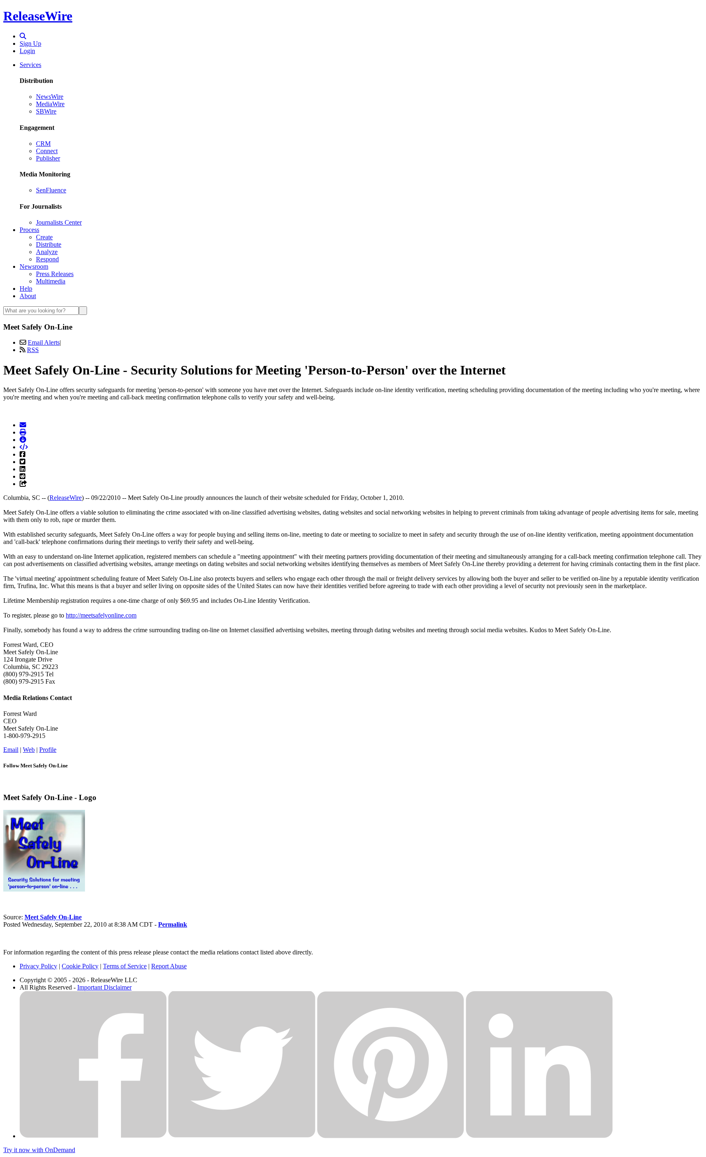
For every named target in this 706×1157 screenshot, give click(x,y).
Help (26, 288)
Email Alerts (44, 342)
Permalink (172, 924)
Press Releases (55, 273)
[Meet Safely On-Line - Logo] (44, 889)
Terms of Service (125, 966)
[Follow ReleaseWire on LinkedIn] (539, 1135)
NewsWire (49, 96)
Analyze (47, 251)
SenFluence (51, 190)
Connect (47, 150)
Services (30, 64)
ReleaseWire (37, 16)
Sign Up (30, 43)
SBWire (46, 111)
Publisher (48, 158)
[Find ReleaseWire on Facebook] (93, 1135)
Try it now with (39, 1149)
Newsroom (34, 266)
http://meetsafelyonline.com (101, 615)
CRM (43, 143)
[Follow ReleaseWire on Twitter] (241, 1135)
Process (29, 229)
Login (27, 50)
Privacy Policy (38, 966)
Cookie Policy (80, 966)
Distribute (48, 244)
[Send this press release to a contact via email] (23, 424)
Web (29, 749)
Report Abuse (169, 966)
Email (10, 749)
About (28, 295)
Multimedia (50, 281)
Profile (47, 749)
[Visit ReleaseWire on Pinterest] (390, 1135)
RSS (33, 349)
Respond (47, 259)
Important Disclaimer (104, 987)
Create (44, 237)
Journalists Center (59, 222)
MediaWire (50, 103)
